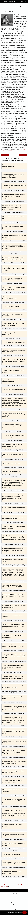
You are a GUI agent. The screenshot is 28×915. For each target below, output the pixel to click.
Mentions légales (14, 909)
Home (5, 1)
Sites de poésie (14, 893)
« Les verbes (4, 155)
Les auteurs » (23, 155)
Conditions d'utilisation (14, 906)
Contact (14, 899)
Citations (16, 1)
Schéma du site (14, 897)
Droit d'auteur (14, 902)
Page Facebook (14, 904)
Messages (23, 1)
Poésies (10, 1)
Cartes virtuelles (14, 895)
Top (24, 912)
